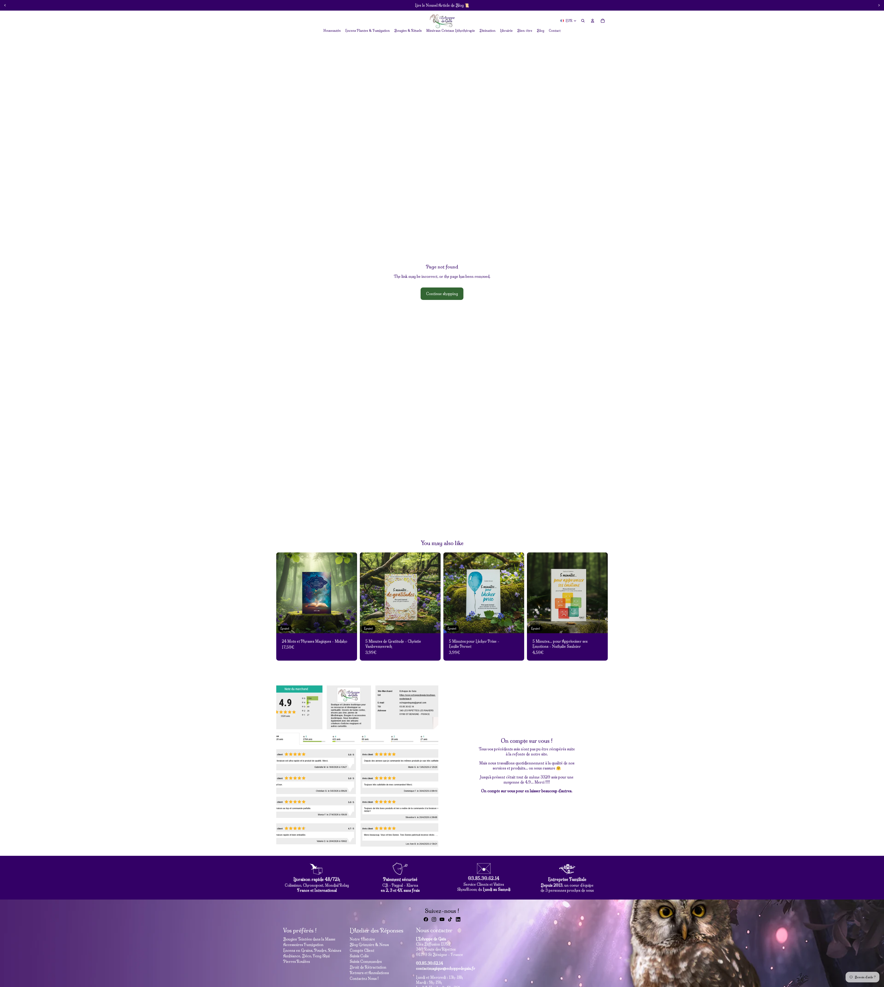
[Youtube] (442, 919)
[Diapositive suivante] (879, 5)
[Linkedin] (458, 919)
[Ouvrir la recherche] (583, 21)
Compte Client (362, 950)
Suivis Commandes (366, 961)
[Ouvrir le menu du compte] (592, 21)
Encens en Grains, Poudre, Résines (312, 950)
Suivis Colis (359, 956)
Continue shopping (442, 293)
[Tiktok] (450, 919)
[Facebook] (426, 919)
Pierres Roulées (296, 961)
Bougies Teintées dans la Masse (309, 939)
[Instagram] (434, 919)
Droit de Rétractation (368, 967)
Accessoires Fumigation (303, 944)
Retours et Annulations (369, 972)
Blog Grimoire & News (369, 944)
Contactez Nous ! (364, 978)
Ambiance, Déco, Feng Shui (306, 956)
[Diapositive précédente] (5, 5)
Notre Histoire (362, 939)
